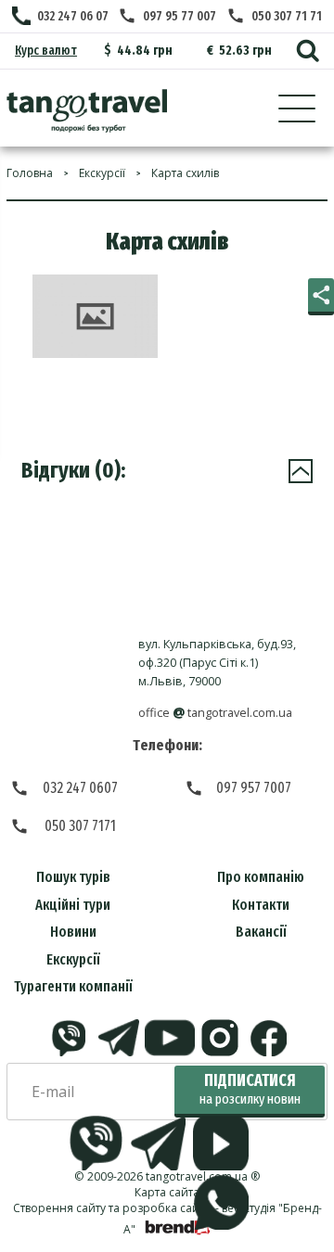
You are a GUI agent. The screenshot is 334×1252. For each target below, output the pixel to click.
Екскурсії (73, 959)
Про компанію (260, 877)
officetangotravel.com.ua (215, 713)
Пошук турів (73, 877)
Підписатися (250, 1089)
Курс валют (46, 50)
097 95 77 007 (179, 16)
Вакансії (261, 931)
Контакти (260, 904)
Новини (73, 931)
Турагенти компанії (73, 986)
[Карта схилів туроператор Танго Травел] (86, 111)
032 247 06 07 (73, 16)
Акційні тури (72, 904)
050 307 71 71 (286, 16)
